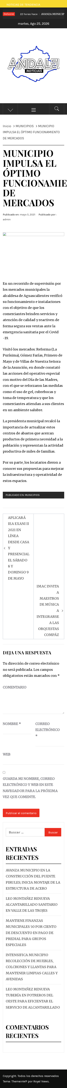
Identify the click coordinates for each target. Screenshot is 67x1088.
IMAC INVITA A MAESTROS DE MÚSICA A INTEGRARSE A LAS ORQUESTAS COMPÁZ (48, 610)
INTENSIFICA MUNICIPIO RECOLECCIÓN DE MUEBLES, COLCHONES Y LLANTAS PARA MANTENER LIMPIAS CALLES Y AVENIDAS (32, 967)
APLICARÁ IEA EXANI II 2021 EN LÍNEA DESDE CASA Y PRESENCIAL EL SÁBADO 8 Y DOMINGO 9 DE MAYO (18, 548)
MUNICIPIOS (32, 495)
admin (7, 219)
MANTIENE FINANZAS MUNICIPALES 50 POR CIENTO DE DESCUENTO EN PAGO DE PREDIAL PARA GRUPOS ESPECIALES (31, 932)
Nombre (12, 724)
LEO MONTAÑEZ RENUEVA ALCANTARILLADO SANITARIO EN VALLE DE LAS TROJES (32, 904)
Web (6, 754)
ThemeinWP (19, 1081)
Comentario (14, 687)
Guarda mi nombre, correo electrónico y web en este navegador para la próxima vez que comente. (30, 787)
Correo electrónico (44, 730)
